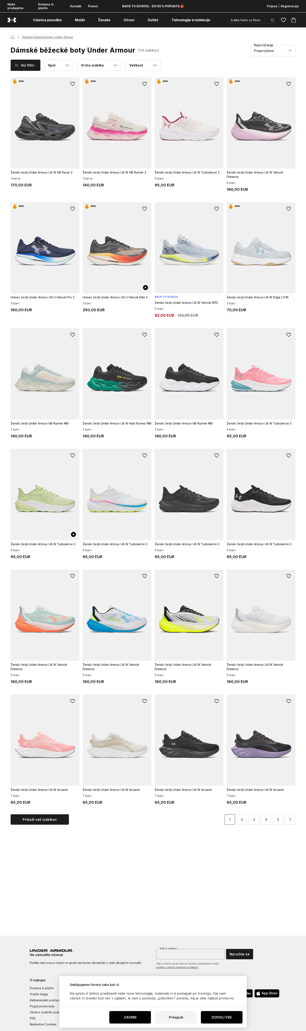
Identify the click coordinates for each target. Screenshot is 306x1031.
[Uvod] (12, 37)
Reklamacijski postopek (46, 1000)
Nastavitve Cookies (43, 1024)
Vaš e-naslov (168, 948)
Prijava (272, 6)
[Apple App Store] (266, 993)
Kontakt (75, 6)
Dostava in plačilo (46, 6)
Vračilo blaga (39, 994)
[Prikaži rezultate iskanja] (272, 20)
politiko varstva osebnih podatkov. (177, 967)
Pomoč (93, 6)
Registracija (290, 6)
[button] (290, 819)
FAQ (32, 1018)
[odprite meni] (65, 20)
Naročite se (240, 954)
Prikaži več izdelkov (40, 819)
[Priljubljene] (283, 19)
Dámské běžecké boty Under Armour (47, 37)
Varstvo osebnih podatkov (48, 1012)
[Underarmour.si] (11, 20)
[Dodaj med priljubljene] (72, 83)
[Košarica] (293, 19)
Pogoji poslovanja (42, 1006)
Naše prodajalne (15, 6)
